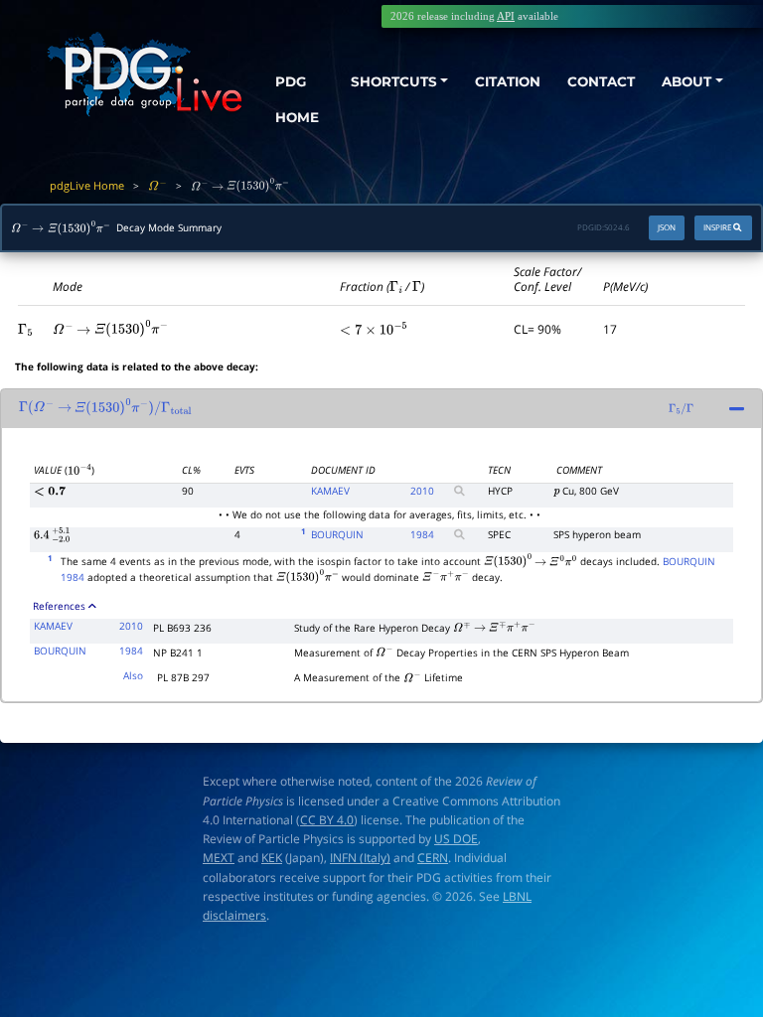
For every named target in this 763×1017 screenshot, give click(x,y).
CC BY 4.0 (327, 819)
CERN (432, 857)
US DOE (456, 838)
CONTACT (601, 81)
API (506, 16)
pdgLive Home (87, 185)
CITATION (507, 81)
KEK (271, 857)
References (59, 606)
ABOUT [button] (686, 81)
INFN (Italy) (360, 857)
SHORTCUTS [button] (394, 81)
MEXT (218, 857)
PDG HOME (297, 99)
